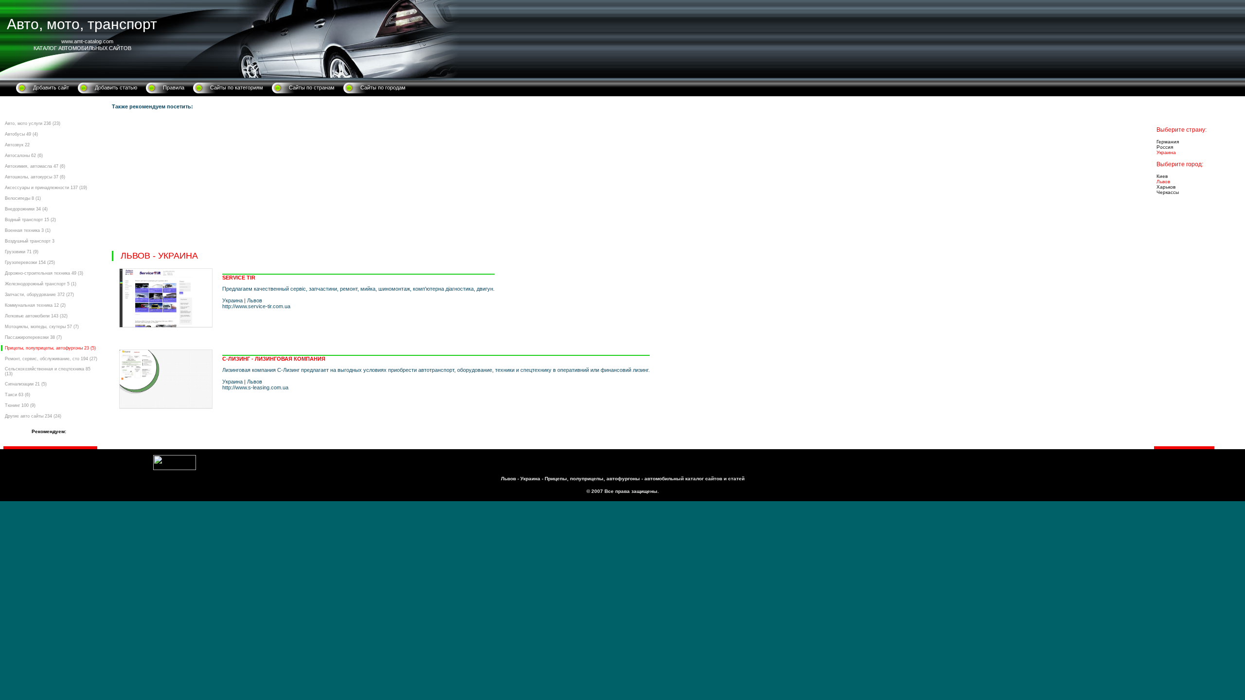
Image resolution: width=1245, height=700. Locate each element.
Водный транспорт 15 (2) (30, 219)
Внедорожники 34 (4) (26, 209)
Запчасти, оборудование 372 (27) (39, 294)
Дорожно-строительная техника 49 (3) (44, 273)
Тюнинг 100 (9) (20, 405)
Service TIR (238, 277)
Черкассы (1167, 192)
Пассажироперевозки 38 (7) (33, 337)
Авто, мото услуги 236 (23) (32, 123)
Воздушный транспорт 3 (29, 241)
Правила (173, 87)
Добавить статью (116, 87)
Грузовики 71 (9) (21, 251)
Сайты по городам (383, 87)
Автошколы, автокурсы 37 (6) (35, 177)
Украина (1166, 152)
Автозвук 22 (17, 144)
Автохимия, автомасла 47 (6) (35, 166)
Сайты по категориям (236, 87)
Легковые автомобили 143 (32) (36, 316)
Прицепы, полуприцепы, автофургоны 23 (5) (50, 348)
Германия (1167, 141)
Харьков (1165, 187)
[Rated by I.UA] (174, 468)
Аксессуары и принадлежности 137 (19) (46, 187)
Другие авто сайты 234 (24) (33, 416)
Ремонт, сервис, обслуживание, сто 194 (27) (51, 358)
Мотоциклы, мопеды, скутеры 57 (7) (42, 326)
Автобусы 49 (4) (21, 134)
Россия (1164, 147)
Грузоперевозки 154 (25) (30, 262)
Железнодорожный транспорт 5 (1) (40, 283)
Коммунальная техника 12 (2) (35, 305)
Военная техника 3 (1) (28, 230)
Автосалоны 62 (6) (24, 155)
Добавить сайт (51, 87)
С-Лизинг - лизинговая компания (273, 359)
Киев (1162, 176)
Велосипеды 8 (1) (23, 198)
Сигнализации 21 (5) (26, 384)
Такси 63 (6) (17, 394)
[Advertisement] (403, 183)
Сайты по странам (312, 87)
